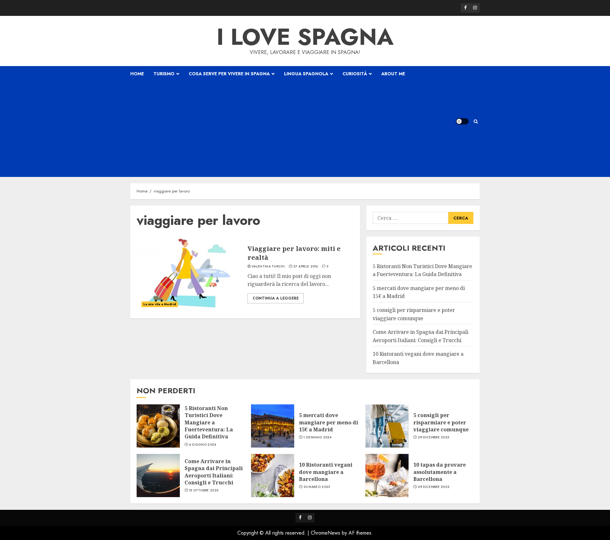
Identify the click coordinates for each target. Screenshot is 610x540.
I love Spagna (305, 36)
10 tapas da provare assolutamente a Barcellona (439, 472)
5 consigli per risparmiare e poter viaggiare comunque (441, 422)
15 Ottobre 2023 (204, 490)
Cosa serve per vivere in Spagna (229, 74)
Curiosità (354, 74)
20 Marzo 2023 (316, 487)
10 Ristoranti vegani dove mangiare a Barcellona (325, 472)
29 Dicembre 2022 (434, 487)
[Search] (476, 121)
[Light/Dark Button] (462, 121)
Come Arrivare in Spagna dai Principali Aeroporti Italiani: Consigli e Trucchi (214, 472)
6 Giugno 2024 (202, 444)
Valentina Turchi (268, 266)
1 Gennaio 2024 (317, 437)
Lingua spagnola (306, 74)
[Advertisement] (267, 129)
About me (393, 74)
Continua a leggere (276, 298)
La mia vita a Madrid (159, 304)
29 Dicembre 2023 (434, 437)
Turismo (163, 74)
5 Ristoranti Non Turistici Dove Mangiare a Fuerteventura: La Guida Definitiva (209, 422)
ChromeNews (325, 533)
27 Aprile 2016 (305, 266)
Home (137, 74)
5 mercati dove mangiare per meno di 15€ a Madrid (328, 422)
